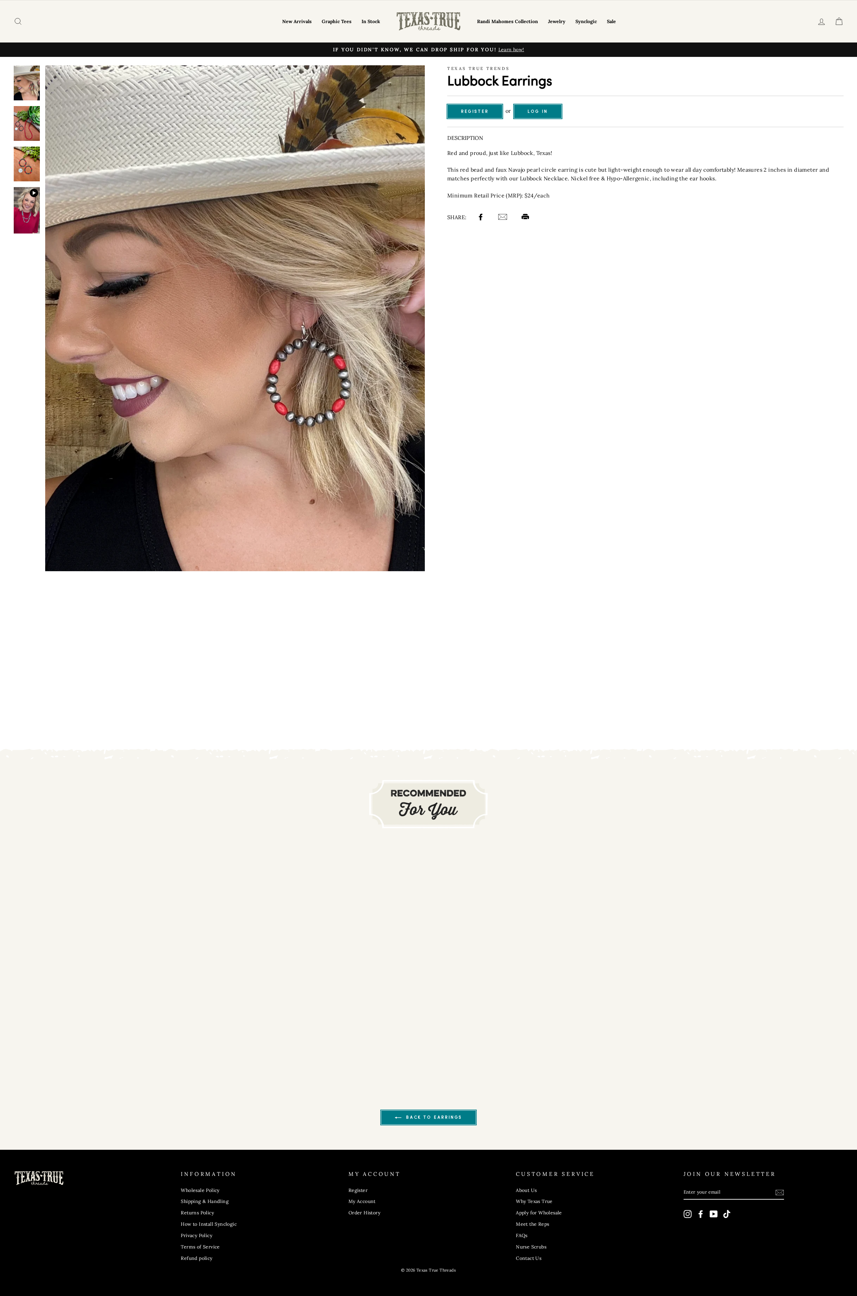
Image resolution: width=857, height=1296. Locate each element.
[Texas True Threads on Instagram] (688, 1214)
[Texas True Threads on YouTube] (714, 1214)
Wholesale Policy (200, 1190)
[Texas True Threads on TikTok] (727, 1214)
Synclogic (586, 21)
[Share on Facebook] (481, 218)
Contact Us (528, 1258)
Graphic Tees (337, 21)
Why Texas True (534, 1201)
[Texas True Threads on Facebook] (701, 1214)
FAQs (522, 1235)
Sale (611, 21)
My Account (362, 1201)
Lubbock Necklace (544, 178)
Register (475, 111)
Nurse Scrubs (531, 1247)
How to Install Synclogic (209, 1224)
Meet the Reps (532, 1224)
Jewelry (556, 21)
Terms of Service (200, 1247)
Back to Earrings (433, 1117)
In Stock (371, 21)
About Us (526, 1190)
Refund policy (196, 1258)
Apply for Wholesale (539, 1213)
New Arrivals (297, 21)
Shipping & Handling (205, 1201)
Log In (538, 111)
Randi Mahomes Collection (507, 21)
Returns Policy (197, 1213)
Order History (364, 1213)
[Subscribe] (779, 1192)
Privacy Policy (196, 1235)
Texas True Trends (478, 68)
